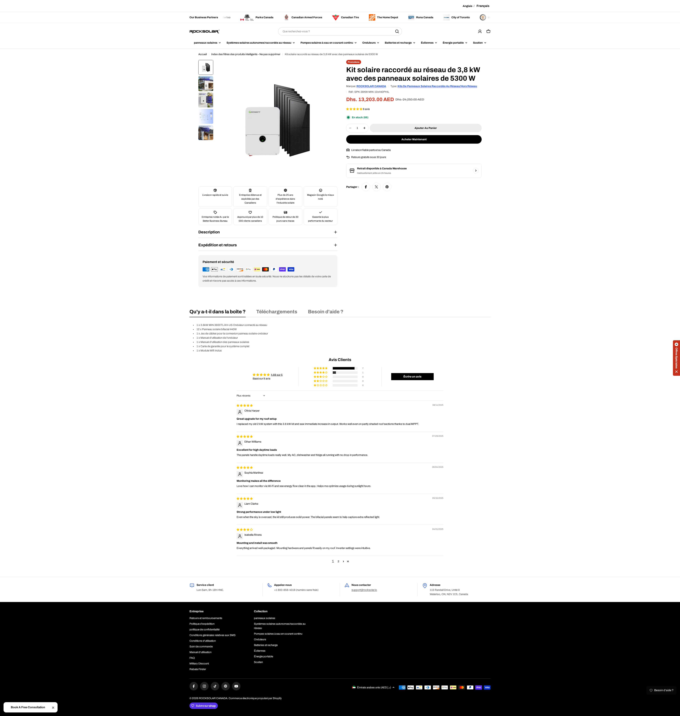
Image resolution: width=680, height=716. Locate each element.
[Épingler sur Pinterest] (387, 187)
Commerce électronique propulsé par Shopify (255, 698)
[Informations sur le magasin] (476, 170)
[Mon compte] (480, 31)
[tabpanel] (340, 338)
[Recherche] (397, 31)
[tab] (217, 312)
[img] (245, 405)
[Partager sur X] (376, 187)
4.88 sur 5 (277, 374)
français (483, 6)
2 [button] (338, 561)
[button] (354, 109)
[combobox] (340, 31)
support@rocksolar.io (364, 590)
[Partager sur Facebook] (366, 187)
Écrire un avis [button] (412, 376)
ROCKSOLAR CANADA (371, 86)
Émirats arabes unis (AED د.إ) (374, 687)
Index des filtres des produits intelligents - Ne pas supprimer (245, 54)
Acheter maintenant (414, 139)
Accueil (202, 54)
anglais (467, 6)
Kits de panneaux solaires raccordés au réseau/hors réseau (437, 86)
